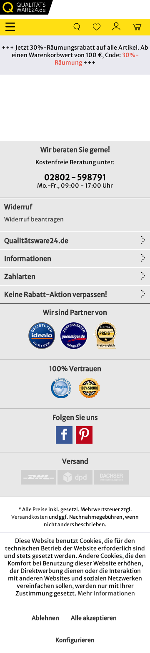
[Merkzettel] (96, 27)
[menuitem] (12, 27)
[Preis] (106, 335)
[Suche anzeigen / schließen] (76, 27)
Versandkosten (29, 517)
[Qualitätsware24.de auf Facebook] (64, 435)
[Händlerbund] (61, 387)
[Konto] (116, 27)
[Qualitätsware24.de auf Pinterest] (84, 435)
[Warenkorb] (136, 27)
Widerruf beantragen (34, 219)
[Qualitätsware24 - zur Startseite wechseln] (26, 7)
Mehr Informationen (106, 593)
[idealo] (42, 335)
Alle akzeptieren (94, 618)
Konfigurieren (75, 640)
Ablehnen (45, 618)
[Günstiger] (74, 335)
